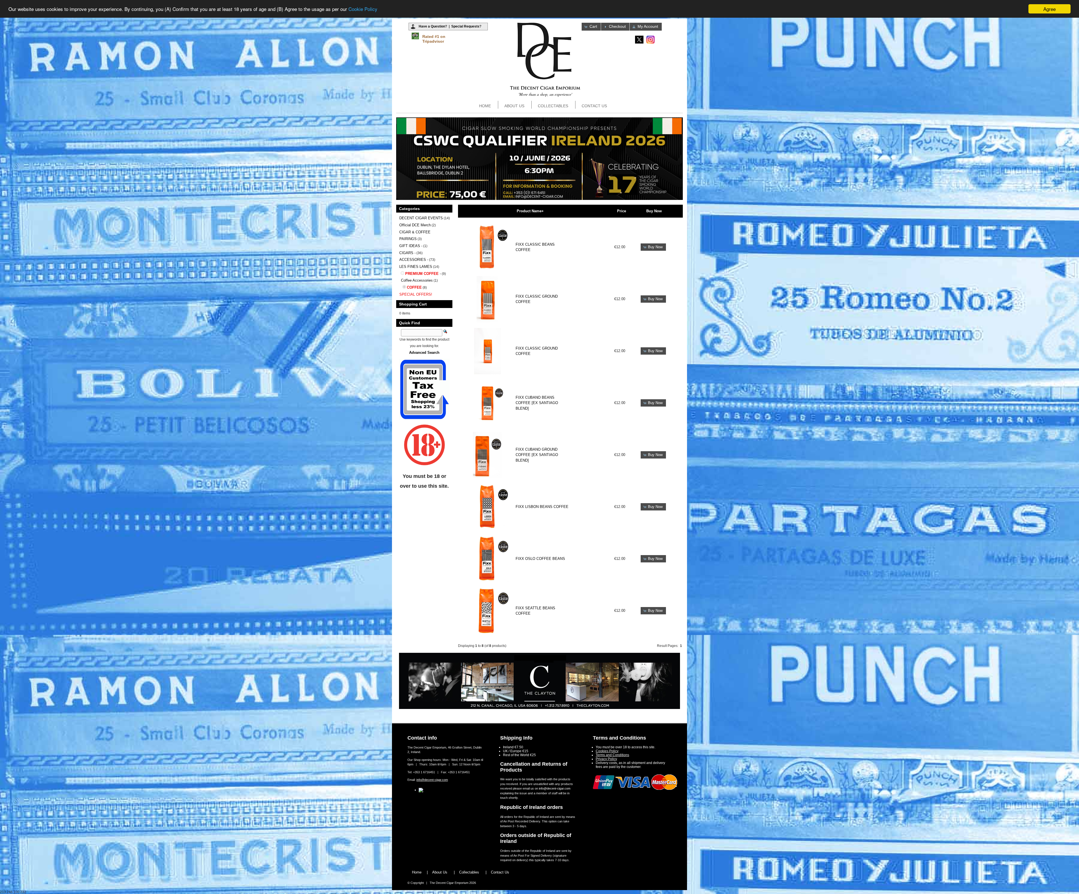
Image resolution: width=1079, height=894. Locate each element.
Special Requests (465, 26)
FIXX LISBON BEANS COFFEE (542, 507)
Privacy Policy (606, 759)
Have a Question (432, 26)
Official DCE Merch (415, 225)
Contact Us (594, 106)
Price (621, 211)
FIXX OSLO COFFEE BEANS (540, 559)
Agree (1049, 8)
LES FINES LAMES (415, 266)
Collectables (553, 106)
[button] (591, 27)
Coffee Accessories (417, 280)
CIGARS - (407, 253)
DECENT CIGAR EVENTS (421, 218)
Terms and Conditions (612, 755)
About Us (514, 106)
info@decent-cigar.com (432, 779)
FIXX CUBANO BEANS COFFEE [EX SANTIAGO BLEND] (537, 402)
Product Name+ (530, 211)
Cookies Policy (607, 751)
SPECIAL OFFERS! (415, 294)
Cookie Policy (362, 9)
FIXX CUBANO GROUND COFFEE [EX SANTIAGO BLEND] (537, 454)
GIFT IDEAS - (410, 246)
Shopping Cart (413, 304)
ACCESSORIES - (413, 259)
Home (485, 106)
